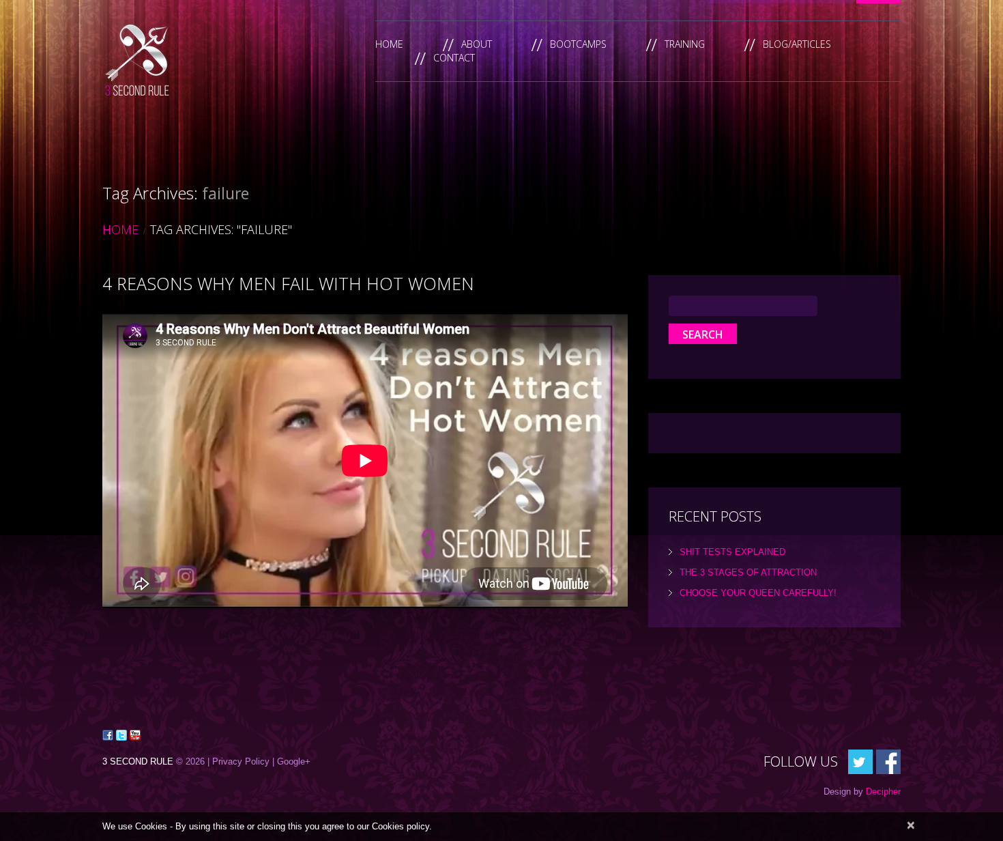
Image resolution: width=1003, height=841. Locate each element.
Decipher (883, 791)
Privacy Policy (241, 761)
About (476, 44)
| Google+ (291, 761)
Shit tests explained (732, 552)
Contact (454, 57)
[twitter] (860, 761)
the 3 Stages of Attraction (748, 572)
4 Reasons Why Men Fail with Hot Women (288, 283)
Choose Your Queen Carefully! (758, 593)
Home (389, 44)
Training (685, 44)
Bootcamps (578, 44)
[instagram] (888, 761)
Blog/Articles (797, 44)
